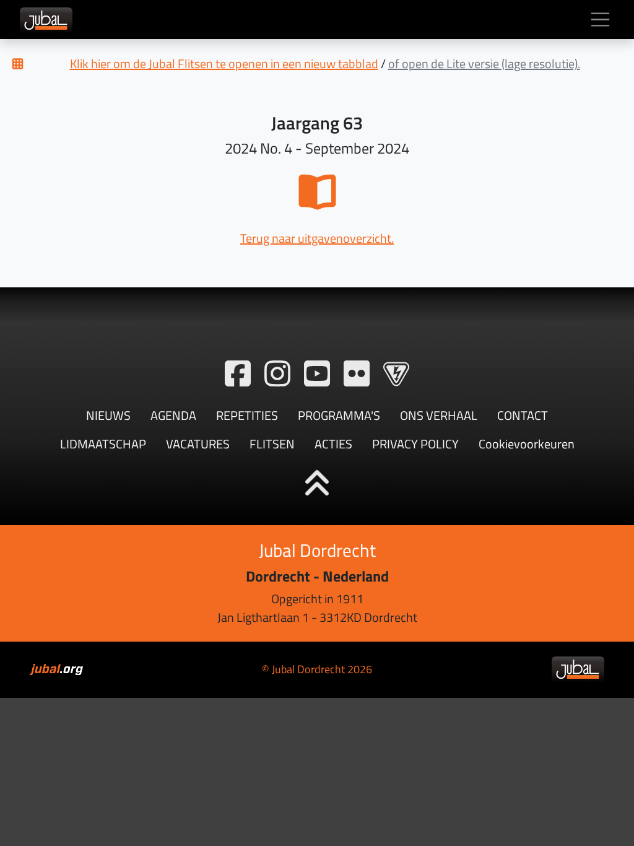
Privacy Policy (415, 443)
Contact (522, 415)
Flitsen (272, 443)
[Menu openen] (600, 20)
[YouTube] (317, 374)
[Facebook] (238, 374)
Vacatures (198, 443)
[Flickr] (356, 374)
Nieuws (108, 415)
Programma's (339, 415)
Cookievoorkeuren (527, 443)
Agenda (173, 415)
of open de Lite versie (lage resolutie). (484, 63)
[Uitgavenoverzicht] (17, 64)
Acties (333, 443)
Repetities (247, 415)
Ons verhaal (438, 415)
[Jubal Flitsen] (396, 374)
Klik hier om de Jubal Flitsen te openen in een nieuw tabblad (224, 63)
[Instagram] (277, 374)
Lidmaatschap (103, 443)
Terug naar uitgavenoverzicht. (317, 238)
